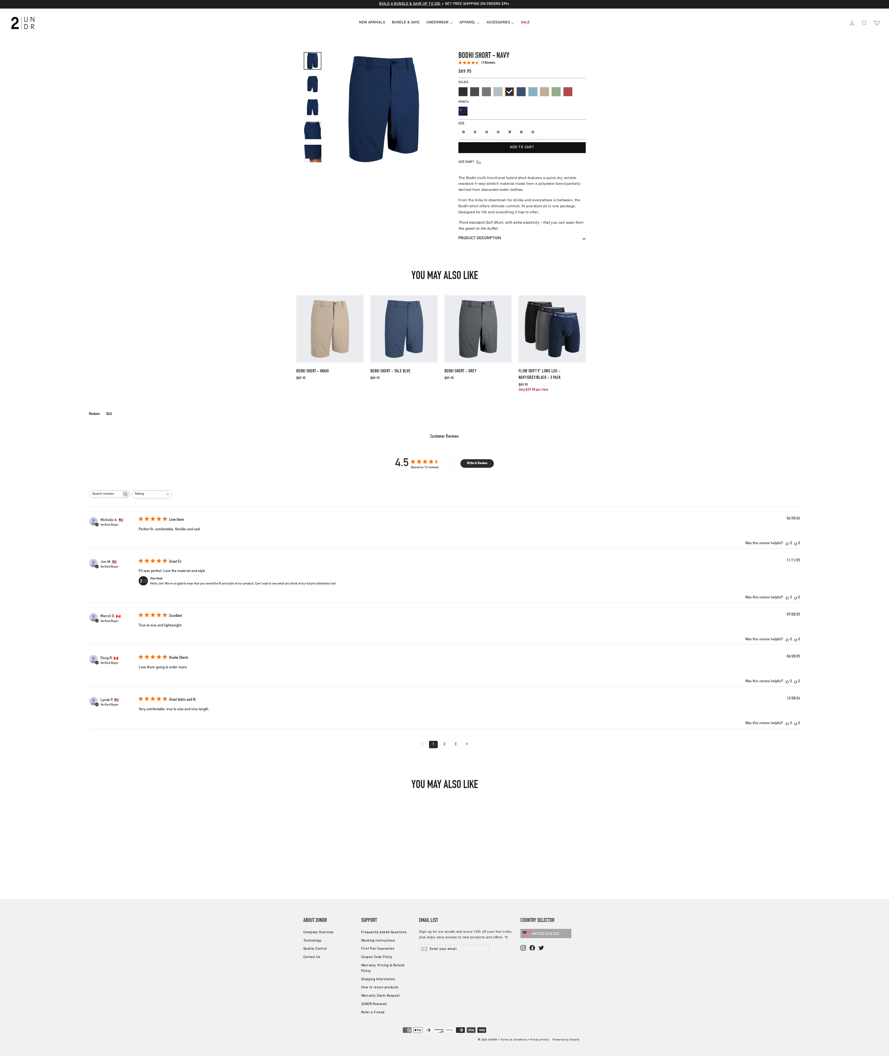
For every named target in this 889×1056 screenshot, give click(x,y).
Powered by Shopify (566, 1039)
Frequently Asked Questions (384, 932)
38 (509, 132)
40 (521, 132)
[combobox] (152, 494)
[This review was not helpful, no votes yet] (795, 543)
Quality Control (315, 949)
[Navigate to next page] (466, 744)
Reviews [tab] (94, 414)
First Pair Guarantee (377, 949)
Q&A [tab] (109, 414)
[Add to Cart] (336, 869)
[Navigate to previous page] (422, 744)
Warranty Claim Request (380, 996)
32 (474, 132)
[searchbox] (105, 494)
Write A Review (477, 463)
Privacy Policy (539, 1039)
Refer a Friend (373, 1012)
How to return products (380, 987)
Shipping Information (378, 979)
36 (498, 132)
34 (486, 132)
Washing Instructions (378, 941)
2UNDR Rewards (374, 1004)
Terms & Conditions (513, 1039)
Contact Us (311, 957)
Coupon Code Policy (376, 957)
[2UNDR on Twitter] (541, 948)
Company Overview (318, 932)
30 (463, 132)
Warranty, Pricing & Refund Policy (382, 968)
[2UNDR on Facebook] (532, 948)
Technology (312, 941)
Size (461, 123)
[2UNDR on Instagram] (523, 948)
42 (532, 132)
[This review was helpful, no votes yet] (787, 543)
